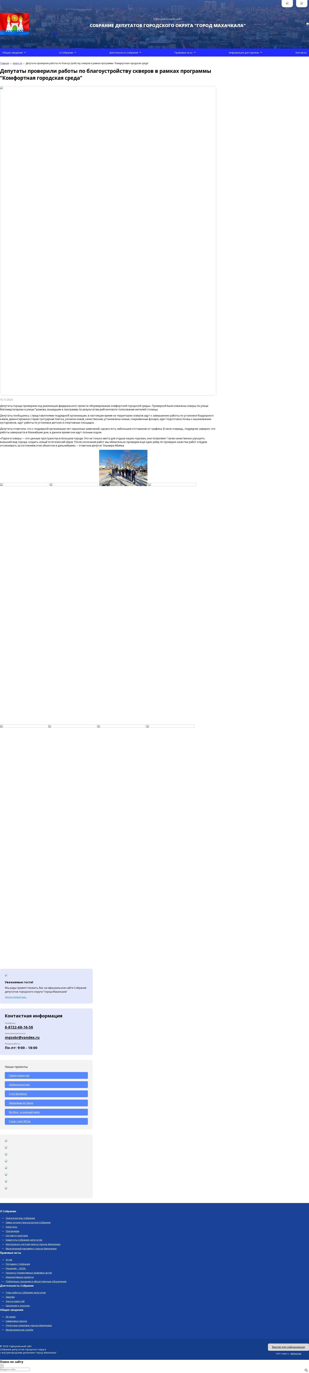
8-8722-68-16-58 (19, 1027)
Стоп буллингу (18, 1094)
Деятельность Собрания (123, 52)
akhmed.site (295, 1353)
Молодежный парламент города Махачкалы (31, 1248)
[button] (25, 52)
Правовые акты (183, 52)
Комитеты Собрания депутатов (24, 1239)
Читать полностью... (16, 997)
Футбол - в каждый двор (24, 1112)
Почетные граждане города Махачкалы (29, 1325)
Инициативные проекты (20, 1277)
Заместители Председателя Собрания (28, 1222)
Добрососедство (19, 1084)
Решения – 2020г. (16, 1268)
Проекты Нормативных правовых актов (29, 1272)
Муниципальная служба (19, 1329)
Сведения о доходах (18, 1305)
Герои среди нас (19, 1075)
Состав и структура (17, 1235)
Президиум (12, 1231)
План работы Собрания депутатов (26, 1292)
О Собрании (66, 52)
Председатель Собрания (20, 1218)
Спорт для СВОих (20, 1121)
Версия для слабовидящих (288, 1347)
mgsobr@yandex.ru (22, 1037)
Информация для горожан (244, 52)
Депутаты (11, 1226)
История (10, 1316)
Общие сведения (12, 52)
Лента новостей (15, 1301)
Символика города (16, 1321)
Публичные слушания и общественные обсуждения (36, 1281)
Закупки (10, 1296)
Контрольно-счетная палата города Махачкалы (33, 1244)
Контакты (301, 52)
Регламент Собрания (18, 1264)
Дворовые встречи (21, 1103)
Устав (9, 1259)
